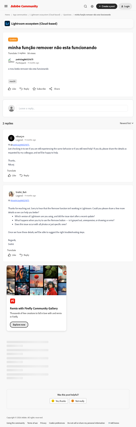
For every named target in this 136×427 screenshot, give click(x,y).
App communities (20, 14)
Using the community (16, 423)
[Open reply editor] (68, 108)
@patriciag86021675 (20, 200)
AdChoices (114, 423)
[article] (67, 156)
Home (7, 14)
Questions (67, 14)
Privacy (43, 423)
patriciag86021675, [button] (21, 144)
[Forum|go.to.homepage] (24, 6)
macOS (12, 81)
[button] (6, 7)
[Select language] (92, 6)
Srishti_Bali (21, 192)
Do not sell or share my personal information (86, 423)
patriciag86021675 (24, 59)
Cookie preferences (57, 423)
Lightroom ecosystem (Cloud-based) (45, 14)
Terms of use (32, 423)
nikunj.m (20, 136)
